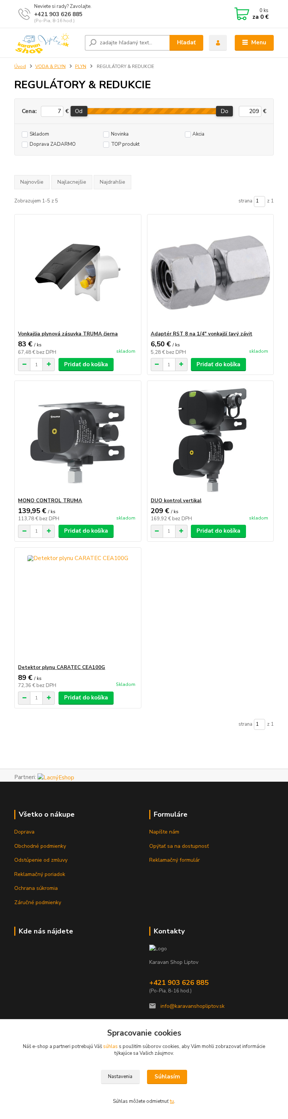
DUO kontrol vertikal (176, 500)
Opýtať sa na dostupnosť (179, 846)
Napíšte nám (164, 831)
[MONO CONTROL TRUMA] (77, 439)
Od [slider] (78, 111)
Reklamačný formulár (174, 860)
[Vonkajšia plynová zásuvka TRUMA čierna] (77, 272)
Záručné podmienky (37, 902)
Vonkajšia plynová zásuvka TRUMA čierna (68, 334)
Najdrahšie (112, 182)
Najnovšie (32, 182)
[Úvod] (46, 43)
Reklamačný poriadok (39, 874)
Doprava (24, 831)
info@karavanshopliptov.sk (192, 1006)
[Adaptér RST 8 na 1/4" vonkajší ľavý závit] (210, 272)
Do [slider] (224, 111)
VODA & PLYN (50, 66)
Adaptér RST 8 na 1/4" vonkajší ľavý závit (201, 334)
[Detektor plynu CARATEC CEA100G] (77, 606)
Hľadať (186, 42)
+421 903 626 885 (58, 14)
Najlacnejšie (71, 182)
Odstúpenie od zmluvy (41, 860)
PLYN (80, 66)
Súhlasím (167, 1076)
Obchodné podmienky (40, 846)
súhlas (110, 1046)
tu (172, 1101)
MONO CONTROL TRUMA (50, 500)
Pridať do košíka (86, 364)
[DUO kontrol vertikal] (210, 439)
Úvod (20, 66)
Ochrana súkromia (36, 888)
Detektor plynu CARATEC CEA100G (61, 667)
